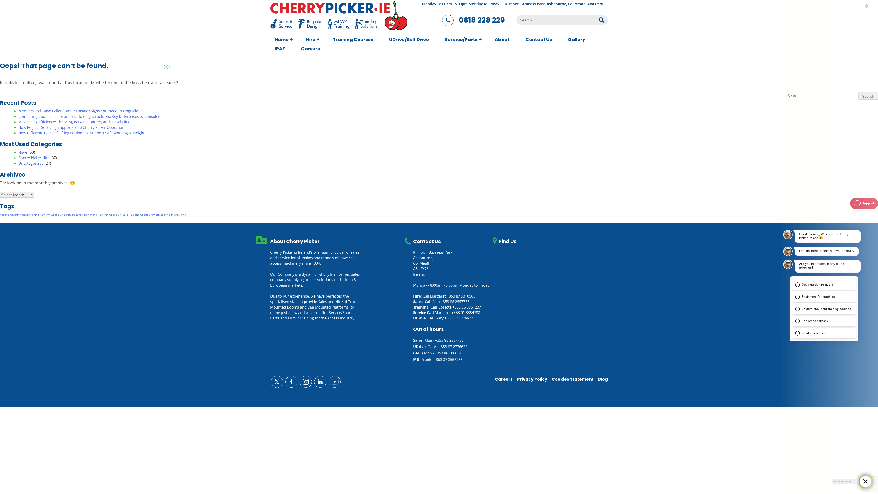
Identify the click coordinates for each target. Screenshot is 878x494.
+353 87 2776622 (458, 318)
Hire (310, 39)
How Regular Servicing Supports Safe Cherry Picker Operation (71, 127)
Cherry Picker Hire (34, 157)
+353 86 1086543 (449, 353)
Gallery (576, 39)
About (502, 39)
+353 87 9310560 (461, 296)
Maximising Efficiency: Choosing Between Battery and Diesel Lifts (73, 121)
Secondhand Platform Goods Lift (101, 214)
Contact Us (538, 39)
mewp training (30, 214)
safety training (72, 214)
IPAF (280, 49)
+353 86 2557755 (455, 301)
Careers (310, 49)
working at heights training (169, 214)
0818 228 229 (482, 20)
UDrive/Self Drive (409, 39)
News (23, 152)
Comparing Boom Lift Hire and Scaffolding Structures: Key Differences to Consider (89, 116)
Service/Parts (461, 39)
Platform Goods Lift (51, 214)
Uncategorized (31, 163)
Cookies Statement (573, 379)
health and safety (10, 214)
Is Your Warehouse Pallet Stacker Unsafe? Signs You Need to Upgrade (78, 110)
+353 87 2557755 (448, 359)
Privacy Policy (532, 379)
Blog (603, 379)
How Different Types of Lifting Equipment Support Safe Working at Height (81, 132)
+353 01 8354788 (466, 312)
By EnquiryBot (845, 481)
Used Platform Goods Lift (137, 214)
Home (282, 39)
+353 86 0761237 (466, 307)
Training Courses (353, 39)
